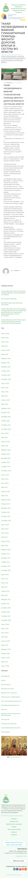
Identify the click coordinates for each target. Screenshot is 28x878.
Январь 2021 (5, 603)
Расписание (5, 719)
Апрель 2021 (5, 591)
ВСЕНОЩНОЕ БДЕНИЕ (9, 299)
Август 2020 (5, 624)
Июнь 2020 (5, 632)
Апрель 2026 (5, 350)
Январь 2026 (5, 362)
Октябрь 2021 (5, 566)
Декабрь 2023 (6, 458)
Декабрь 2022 (6, 508)
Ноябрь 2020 (5, 612)
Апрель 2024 (5, 441)
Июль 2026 (4, 338)
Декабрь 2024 (6, 416)
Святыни (14, 819)
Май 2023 (4, 487)
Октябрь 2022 (5, 516)
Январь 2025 (5, 412)
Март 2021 (4, 595)
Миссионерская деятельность (11, 701)
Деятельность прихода (9, 693)
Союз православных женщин (11, 728)
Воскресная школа (7, 688)
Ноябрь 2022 (5, 512)
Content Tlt (17, 270)
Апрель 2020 (5, 641)
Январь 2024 (5, 454)
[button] (8, 757)
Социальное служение (8, 723)
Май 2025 (4, 396)
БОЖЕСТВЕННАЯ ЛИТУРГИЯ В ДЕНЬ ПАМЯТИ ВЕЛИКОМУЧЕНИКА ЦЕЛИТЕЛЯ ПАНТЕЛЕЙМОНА (13, 321)
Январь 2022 (5, 554)
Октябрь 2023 (5, 466)
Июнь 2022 (5, 533)
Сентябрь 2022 (6, 520)
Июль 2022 (4, 529)
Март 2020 (4, 645)
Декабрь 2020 (6, 608)
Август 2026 (5, 333)
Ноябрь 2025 (5, 371)
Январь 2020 (5, 653)
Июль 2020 (5, 628)
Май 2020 (4, 637)
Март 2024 (4, 446)
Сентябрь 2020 (6, 620)
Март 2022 (4, 545)
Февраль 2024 (6, 450)
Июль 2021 (4, 578)
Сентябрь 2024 (6, 429)
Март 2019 (4, 662)
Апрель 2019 (5, 657)
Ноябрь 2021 (5, 562)
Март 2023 (4, 495)
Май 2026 (4, 346)
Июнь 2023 (5, 483)
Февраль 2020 (6, 649)
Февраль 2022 (6, 549)
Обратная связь (18, 861)
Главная (3, 55)
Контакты (14, 835)
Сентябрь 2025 (6, 379)
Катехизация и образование (10, 697)
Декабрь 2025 (5, 367)
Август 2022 (5, 524)
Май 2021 (4, 587)
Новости (19, 55)
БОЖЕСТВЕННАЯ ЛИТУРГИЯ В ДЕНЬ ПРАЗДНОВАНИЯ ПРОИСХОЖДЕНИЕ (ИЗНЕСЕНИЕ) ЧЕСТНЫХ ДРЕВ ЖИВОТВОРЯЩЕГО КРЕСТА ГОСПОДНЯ (13, 312)
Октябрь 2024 (5, 425)
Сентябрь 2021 (6, 570)
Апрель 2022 (5, 541)
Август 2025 (5, 383)
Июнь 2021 (4, 583)
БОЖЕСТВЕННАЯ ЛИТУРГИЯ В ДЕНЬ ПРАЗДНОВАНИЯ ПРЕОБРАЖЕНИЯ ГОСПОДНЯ (13, 293)
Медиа (14, 827)
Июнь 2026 (4, 342)
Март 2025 (4, 404)
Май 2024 (4, 437)
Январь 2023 (5, 504)
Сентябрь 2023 (6, 470)
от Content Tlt (18, 82)
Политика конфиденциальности (12, 815)
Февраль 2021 (5, 599)
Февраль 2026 (6, 358)
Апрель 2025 (5, 400)
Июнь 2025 (4, 392)
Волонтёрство (12, 55)
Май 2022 (4, 537)
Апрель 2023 (5, 491)
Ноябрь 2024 (5, 421)
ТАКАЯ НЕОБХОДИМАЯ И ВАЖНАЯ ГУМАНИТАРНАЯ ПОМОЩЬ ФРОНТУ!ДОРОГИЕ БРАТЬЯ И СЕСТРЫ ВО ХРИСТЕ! (14, 94)
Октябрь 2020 (5, 616)
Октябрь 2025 (5, 375)
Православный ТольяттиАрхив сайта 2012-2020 (14, 844)
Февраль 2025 (6, 408)
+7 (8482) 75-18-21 (21, 856)
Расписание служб (14, 829)
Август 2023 (5, 475)
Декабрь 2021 (5, 558)
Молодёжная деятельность (10, 705)
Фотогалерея (5, 732)
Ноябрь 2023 (5, 462)
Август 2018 (5, 666)
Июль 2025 (4, 387)
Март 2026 (4, 354)
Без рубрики (5, 676)
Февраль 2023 (6, 500)
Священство (14, 821)
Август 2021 (5, 574)
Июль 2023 (4, 479)
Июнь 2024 (5, 433)
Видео (3, 680)
